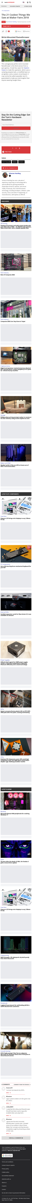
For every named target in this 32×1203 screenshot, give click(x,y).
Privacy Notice (22, 134)
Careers (4, 1189)
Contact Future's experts (8, 1165)
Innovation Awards (15, 6)
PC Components (5, 10)
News (3, 22)
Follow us (19, 31)
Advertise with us (6, 1179)
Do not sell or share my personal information (13, 1193)
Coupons (4, 1186)
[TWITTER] (10, 176)
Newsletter (27, 31)
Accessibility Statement (8, 1175)
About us (4, 1182)
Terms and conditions (7, 1162)
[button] (30, 2)
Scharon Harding (12, 21)
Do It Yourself (6, 162)
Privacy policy (5, 1168)
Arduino (21, 162)
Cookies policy (5, 1172)
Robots (15, 162)
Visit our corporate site (14, 1150)
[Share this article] (3, 31)
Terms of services (20, 132)
